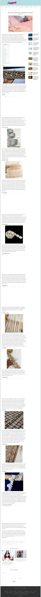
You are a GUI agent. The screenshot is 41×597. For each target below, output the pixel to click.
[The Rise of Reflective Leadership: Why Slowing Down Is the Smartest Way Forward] (30, 52)
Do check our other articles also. (20, 536)
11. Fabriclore (4, 58)
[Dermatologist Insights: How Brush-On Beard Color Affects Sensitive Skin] (30, 63)
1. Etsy (3, 46)
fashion (12, 542)
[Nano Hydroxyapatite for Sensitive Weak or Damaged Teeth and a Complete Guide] (30, 47)
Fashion (15, 591)
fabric (3, 542)
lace (24, 542)
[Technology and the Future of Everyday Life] (30, 34)
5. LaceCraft (4, 51)
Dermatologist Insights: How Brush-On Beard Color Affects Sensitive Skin (36, 64)
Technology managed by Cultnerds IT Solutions (21, 592)
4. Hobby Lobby (4, 50)
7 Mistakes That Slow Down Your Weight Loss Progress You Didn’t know (36, 43)
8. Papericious (4, 54)
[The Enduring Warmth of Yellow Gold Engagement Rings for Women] (30, 38)
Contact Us (6, 591)
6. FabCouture (4, 52)
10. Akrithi (3, 57)
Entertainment (20, 591)
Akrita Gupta (21, 14)
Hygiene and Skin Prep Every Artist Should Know (35, 73)
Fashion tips (16, 542)
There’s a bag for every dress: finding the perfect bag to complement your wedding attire (36, 78)
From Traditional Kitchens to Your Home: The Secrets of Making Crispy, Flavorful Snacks (36, 59)
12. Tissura (3, 59)
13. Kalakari (4, 60)
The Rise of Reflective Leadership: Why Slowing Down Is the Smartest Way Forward (36, 54)
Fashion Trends (21, 542)
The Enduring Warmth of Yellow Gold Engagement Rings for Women (36, 39)
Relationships (26, 591)
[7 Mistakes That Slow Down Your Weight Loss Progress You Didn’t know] (30, 42)
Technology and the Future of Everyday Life (36, 35)
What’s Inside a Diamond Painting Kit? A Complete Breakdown (35, 68)
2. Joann (3, 47)
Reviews (35, 591)
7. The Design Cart (5, 53)
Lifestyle (11, 591)
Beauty (31, 591)
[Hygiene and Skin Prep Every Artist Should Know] (30, 72)
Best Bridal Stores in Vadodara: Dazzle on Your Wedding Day (7, 564)
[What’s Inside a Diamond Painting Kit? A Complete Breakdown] (30, 67)
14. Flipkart (4, 61)
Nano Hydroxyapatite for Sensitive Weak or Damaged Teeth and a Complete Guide (36, 48)
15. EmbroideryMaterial (5, 63)
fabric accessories (7, 542)
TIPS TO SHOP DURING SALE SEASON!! (20, 564)
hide (7, 44)
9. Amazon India (4, 56)
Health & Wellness (9, 592)
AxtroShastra (33, 592)
